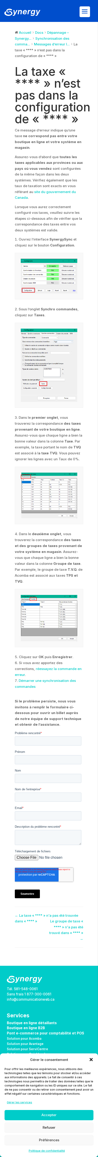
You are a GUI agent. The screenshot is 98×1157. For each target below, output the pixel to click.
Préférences (49, 1140)
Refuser (49, 1127)
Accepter (49, 1115)
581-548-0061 (26, 989)
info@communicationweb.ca (30, 999)
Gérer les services (19, 1102)
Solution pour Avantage (25, 1044)
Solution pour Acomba (24, 1038)
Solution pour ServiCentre (27, 1049)
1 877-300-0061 (37, 994)
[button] (91, 1059)
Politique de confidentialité (47, 1150)
